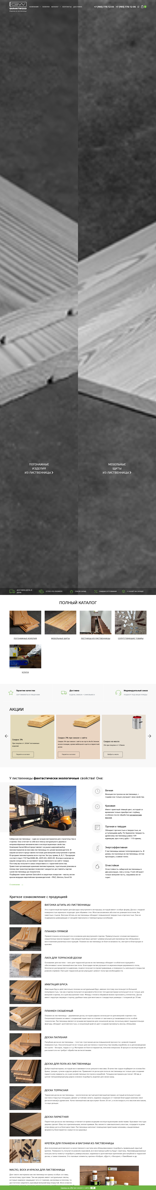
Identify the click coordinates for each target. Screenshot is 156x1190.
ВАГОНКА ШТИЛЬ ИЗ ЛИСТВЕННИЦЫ (67, 905)
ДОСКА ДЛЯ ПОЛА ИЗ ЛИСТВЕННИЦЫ (68, 1064)
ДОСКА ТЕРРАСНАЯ (56, 1090)
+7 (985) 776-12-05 (104, 7)
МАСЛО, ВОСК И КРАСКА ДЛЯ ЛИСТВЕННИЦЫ (37, 1170)
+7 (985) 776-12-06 (126, 7)
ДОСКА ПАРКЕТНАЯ (57, 1117)
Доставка (77, 7)
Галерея (45, 7)
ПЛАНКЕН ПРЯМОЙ (56, 931)
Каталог (55, 7)
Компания (33, 7)
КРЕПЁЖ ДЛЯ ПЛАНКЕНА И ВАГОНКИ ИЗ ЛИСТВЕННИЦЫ (79, 1143)
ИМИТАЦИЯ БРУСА (56, 984)
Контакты (66, 7)
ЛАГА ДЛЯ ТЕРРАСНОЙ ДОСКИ (63, 958)
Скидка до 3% (67, 1188)
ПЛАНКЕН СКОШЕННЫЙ (59, 1011)
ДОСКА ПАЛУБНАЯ (56, 1037)
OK (93, 1188)
